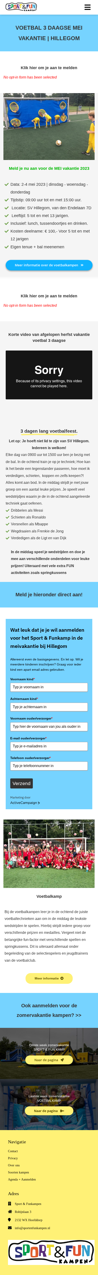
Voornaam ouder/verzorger (31, 718)
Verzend (22, 783)
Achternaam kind (24, 699)
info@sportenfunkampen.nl (32, 1228)
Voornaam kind (22, 679)
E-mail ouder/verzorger (28, 738)
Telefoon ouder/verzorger (30, 758)
